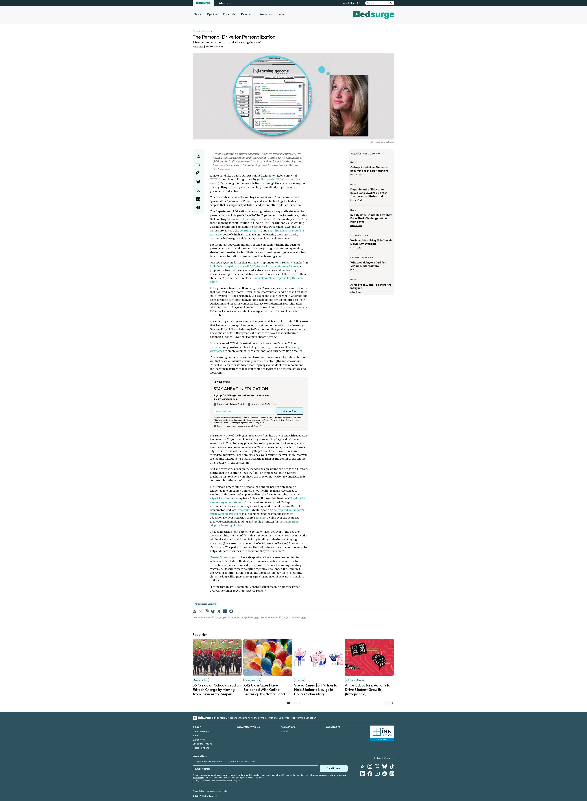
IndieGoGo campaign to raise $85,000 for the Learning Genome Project (254, 266)
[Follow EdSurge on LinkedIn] (362, 773)
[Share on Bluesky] (198, 182)
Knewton (261, 517)
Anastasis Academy (292, 307)
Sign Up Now (290, 411)
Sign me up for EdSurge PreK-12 (230, 404)
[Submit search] (391, 3)
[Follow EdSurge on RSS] (362, 766)
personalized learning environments (251, 219)
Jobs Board (333, 727)
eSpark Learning (220, 498)
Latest (284, 731)
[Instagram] (207, 611)
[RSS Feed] (194, 611)
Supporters (199, 739)
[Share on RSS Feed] (198, 156)
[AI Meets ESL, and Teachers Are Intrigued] (371, 285)
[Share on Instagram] (198, 173)
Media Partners (201, 747)
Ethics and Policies (202, 743)
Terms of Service (214, 791)
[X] (219, 611)
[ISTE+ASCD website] (224, 3)
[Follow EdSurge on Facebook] (369, 773)
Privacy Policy (285, 420)
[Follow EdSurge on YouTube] (377, 773)
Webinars (265, 14)
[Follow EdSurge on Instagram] (369, 766)
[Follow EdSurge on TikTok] (391, 766)
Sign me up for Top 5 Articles (264, 404)
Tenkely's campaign (222, 557)
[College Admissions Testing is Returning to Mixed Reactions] (371, 169)
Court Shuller (356, 248)
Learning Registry (251, 230)
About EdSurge (201, 731)
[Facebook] (231, 611)
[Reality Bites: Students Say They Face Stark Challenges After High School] (371, 218)
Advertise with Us (248, 727)
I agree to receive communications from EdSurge (239, 426)
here (256, 617)
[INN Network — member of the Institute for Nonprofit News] (382, 733)
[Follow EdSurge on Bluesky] (384, 766)
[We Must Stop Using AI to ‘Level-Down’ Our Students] (371, 242)
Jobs (281, 14)
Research (247, 14)
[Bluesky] (213, 611)
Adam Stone (355, 292)
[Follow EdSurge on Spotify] (384, 773)
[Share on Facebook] (198, 207)
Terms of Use (269, 420)
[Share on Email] (198, 165)
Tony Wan (199, 46)
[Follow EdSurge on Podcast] (391, 773)
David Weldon (356, 175)
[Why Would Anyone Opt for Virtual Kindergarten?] (371, 265)
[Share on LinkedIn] (198, 199)
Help (225, 791)
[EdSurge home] (203, 3)
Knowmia (243, 510)
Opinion (212, 14)
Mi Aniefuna (355, 270)
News (197, 14)
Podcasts (229, 14)
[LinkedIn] (225, 611)
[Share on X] (198, 190)
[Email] (200, 611)
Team (196, 735)
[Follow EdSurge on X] (377, 766)
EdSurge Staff (356, 200)
